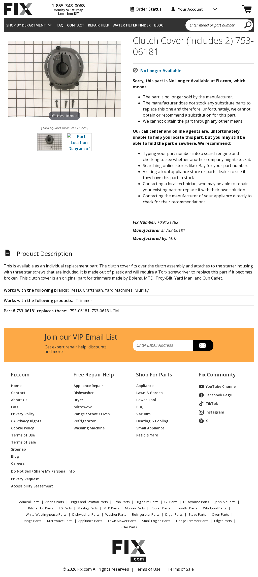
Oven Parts (220, 514)
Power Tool (146, 399)
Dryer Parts (174, 514)
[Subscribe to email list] (203, 345)
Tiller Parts (129, 527)
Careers (17, 463)
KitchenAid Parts (40, 508)
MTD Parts (111, 508)
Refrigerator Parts (145, 514)
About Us (19, 399)
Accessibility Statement (32, 486)
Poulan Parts (160, 508)
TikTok (212, 403)
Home (16, 385)
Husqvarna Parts (196, 502)
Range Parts (32, 520)
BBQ (140, 406)
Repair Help (98, 25)
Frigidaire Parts (147, 502)
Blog (159, 25)
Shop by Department (26, 25)
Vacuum (143, 413)
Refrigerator (85, 421)
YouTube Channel (221, 386)
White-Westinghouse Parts (46, 514)
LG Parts (65, 508)
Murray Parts (135, 508)
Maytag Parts (88, 508)
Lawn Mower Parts (122, 520)
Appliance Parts (90, 520)
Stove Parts (197, 514)
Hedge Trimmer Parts (192, 520)
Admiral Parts (29, 502)
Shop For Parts (154, 374)
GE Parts (170, 502)
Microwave (83, 406)
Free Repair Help (93, 374)
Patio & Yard (147, 435)
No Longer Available (160, 70)
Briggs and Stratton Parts (89, 502)
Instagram (215, 412)
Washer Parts (115, 514)
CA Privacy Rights (26, 421)
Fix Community (217, 374)
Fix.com (20, 374)
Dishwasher (84, 392)
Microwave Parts (60, 520)
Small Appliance (150, 428)
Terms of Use (23, 435)
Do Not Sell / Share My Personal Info (36, 471)
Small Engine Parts (156, 520)
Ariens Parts (54, 502)
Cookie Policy (22, 428)
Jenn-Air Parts (225, 502)
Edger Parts (223, 520)
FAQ (60, 25)
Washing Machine (89, 428)
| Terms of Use (146, 569)
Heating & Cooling (152, 421)
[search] (248, 25)
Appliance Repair (88, 385)
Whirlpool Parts (215, 508)
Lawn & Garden (149, 392)
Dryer (78, 399)
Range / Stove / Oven (92, 413)
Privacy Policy (23, 413)
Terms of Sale (23, 442)
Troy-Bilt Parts (186, 508)
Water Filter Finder (132, 25)
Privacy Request (25, 479)
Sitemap (18, 449)
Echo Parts (122, 502)
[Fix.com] (20, 9)
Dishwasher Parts (86, 514)
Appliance (144, 385)
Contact (75, 25)
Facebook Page (219, 395)
